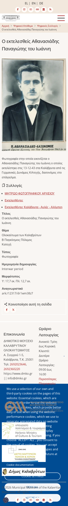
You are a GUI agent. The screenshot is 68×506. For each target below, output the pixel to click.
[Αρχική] (11, 18)
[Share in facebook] (6, 310)
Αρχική (5, 25)
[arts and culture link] (44, 9)
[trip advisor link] (37, 9)
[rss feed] (50, 9)
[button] (34, 106)
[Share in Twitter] (13, 310)
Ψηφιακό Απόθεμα (23, 25)
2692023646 (18, 364)
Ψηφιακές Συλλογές (47, 25)
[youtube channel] (31, 9)
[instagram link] (24, 9)
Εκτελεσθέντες (14, 200)
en (34, 3)
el (26, 3)
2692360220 (12, 369)
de (41, 3)
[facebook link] (17, 9)
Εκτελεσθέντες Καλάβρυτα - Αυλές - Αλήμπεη (33, 207)
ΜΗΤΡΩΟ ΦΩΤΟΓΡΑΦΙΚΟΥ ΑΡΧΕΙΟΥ (30, 193)
